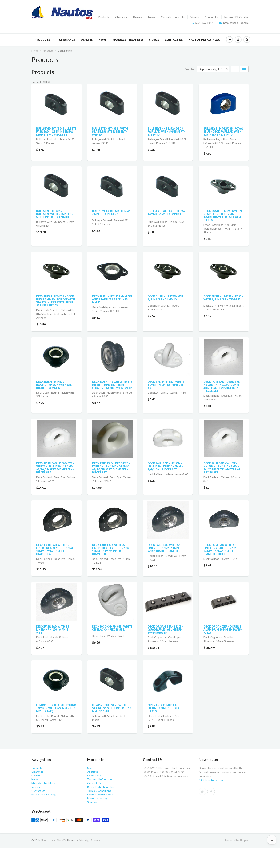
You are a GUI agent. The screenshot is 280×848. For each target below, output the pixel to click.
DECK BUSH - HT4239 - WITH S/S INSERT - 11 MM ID (167, 298)
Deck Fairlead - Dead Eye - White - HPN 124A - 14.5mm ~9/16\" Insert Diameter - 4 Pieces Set (111, 468)
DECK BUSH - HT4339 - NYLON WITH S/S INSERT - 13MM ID (223, 298)
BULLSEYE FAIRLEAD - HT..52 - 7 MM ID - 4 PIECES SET (111, 212)
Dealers (137, 17)
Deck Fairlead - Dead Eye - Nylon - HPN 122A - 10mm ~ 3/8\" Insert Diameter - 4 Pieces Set (222, 386)
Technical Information (100, 779)
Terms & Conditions (99, 790)
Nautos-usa (48, 840)
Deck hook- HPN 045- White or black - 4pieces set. (112, 628)
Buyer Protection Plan (100, 786)
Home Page (94, 775)
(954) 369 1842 (204, 22)
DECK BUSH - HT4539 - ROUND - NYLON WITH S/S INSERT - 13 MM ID (54, 384)
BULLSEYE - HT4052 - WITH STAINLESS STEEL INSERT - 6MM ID (110, 131)
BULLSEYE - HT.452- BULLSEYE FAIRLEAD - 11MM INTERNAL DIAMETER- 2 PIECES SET (56, 131)
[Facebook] (211, 791)
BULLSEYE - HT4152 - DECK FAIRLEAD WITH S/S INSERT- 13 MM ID (166, 131)
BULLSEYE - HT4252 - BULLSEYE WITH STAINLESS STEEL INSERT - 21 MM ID (54, 214)
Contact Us (211, 17)
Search (91, 767)
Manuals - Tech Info (173, 17)
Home (34, 50)
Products (103, 17)
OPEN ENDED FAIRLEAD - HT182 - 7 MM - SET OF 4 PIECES (164, 708)
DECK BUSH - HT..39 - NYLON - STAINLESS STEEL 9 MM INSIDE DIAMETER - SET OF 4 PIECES (223, 215)
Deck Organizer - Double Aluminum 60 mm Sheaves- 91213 (222, 629)
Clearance (121, 17)
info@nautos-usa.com (236, 22)
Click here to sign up (211, 780)
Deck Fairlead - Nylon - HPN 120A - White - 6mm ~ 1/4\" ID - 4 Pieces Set (165, 466)
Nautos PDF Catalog (236, 17)
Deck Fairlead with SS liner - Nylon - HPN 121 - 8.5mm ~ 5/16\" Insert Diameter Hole (220, 549)
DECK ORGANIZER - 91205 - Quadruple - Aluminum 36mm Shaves (165, 629)
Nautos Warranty (97, 798)
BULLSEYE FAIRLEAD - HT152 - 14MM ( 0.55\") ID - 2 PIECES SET (167, 214)
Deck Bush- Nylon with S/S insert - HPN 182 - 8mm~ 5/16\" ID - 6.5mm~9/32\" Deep (112, 384)
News (151, 17)
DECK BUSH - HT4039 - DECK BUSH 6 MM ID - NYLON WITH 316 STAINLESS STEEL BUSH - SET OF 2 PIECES (55, 301)
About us (92, 771)
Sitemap (92, 802)
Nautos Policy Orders (100, 794)
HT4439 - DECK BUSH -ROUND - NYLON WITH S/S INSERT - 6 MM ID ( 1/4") (56, 708)
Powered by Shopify (237, 840)
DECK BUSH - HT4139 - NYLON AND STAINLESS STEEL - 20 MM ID (112, 299)
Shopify (61, 840)
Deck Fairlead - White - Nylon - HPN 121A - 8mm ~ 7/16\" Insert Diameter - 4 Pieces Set (221, 468)
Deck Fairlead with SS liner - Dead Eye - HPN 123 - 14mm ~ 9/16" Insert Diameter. (55, 549)
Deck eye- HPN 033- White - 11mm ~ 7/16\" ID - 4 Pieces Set (167, 384)
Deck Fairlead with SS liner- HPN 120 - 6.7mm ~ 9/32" (53, 629)
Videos (194, 17)
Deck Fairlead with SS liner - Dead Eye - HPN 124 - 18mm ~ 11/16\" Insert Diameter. (111, 549)
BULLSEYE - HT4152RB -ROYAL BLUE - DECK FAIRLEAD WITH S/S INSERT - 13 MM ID (223, 131)
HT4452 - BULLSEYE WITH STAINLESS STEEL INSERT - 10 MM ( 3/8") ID (111, 708)
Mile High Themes (90, 840)
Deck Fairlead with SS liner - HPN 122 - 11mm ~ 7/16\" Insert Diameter (164, 548)
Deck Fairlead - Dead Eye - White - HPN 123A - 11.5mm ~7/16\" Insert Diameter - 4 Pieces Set (55, 468)
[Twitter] (202, 791)
